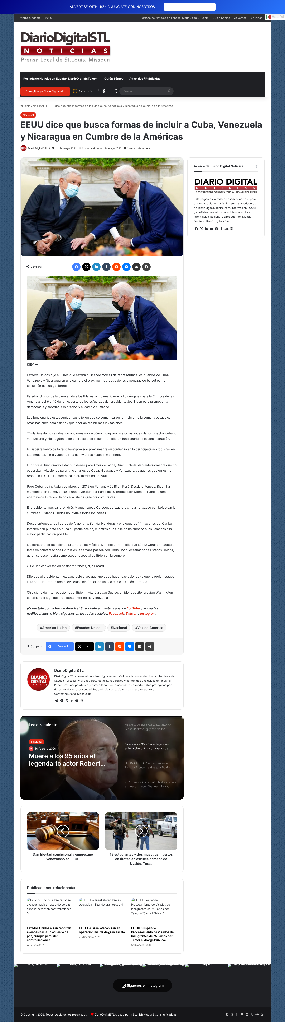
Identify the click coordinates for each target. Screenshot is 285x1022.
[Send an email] (53, 148)
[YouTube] (76, 700)
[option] (102, 758)
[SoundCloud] (226, 228)
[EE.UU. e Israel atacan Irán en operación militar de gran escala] (102, 911)
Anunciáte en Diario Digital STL (45, 91)
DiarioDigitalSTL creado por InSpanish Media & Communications (136, 1014)
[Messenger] (126, 267)
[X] (86, 267)
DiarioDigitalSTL (38, 148)
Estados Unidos (89, 628)
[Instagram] (81, 700)
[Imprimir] (146, 267)
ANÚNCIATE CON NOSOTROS (189, 7)
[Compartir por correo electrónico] (136, 267)
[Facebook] (76, 267)
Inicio (26, 105)
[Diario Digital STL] (65, 47)
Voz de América (150, 628)
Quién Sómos (221, 17)
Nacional (38, 105)
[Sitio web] (56, 700)
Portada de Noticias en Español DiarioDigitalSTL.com (174, 17)
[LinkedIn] (96, 267)
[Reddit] (116, 267)
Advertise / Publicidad (248, 17)
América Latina (54, 628)
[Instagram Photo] (35, 985)
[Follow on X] (50, 148)
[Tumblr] (106, 267)
